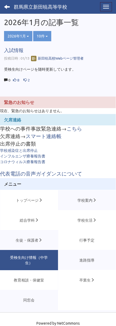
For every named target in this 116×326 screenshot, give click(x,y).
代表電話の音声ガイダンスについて (41, 174)
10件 (41, 36)
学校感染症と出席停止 (19, 150)
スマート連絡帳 (44, 136)
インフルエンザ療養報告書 (22, 156)
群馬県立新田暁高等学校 (40, 6)
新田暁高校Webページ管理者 (60, 58)
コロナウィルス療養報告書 (22, 162)
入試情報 (13, 50)
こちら (74, 129)
